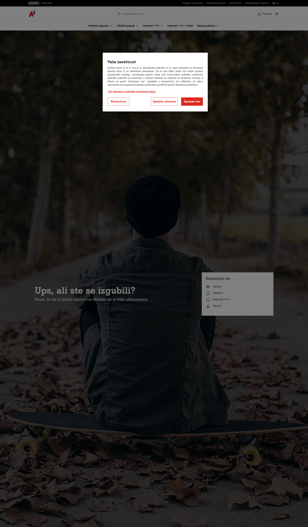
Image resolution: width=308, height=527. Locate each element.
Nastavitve (118, 101)
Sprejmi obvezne (164, 101)
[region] (155, 82)
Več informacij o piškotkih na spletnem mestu (131, 91)
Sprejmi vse (192, 101)
